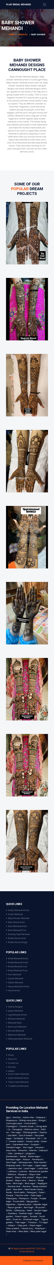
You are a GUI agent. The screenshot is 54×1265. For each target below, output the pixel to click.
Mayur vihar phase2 (24, 1177)
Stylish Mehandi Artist (18, 1078)
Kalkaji (23, 1156)
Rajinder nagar (40, 1204)
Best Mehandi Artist (17, 926)
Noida (9, 1192)
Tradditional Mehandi (18, 1086)
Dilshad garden (30, 1132)
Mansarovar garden (38, 1171)
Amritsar (17, 1117)
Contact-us (13, 1063)
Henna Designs (15, 1006)
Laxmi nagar (30, 1168)
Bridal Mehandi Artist (18, 958)
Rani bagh (29, 1207)
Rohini (9, 1210)
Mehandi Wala (14, 1022)
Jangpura (30, 1153)
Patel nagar (36, 1195)
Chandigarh (12, 1126)
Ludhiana (12, 1171)
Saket (30, 1210)
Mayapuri (23, 1174)
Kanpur (27, 1159)
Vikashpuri (40, 1228)
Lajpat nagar (41, 1165)
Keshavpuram (25, 1162)
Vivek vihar (11, 1231)
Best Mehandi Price (17, 930)
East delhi (12, 1135)
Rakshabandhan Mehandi (20, 1038)
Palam (42, 1192)
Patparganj (11, 1198)
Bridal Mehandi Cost (17, 966)
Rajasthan (11, 1204)
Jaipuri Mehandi (15, 1010)
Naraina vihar (14, 1186)
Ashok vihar (29, 1117)
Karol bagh (11, 1162)
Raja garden (32, 1201)
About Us (12, 1059)
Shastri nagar (21, 1216)
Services (23, 34)
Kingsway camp (13, 1165)
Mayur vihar (21, 1180)
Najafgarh (42, 1183)
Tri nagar (43, 1222)
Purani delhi (19, 1201)
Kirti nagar (28, 1165)
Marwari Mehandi (16, 1018)
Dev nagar (16, 1132)
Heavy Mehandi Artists (18, 986)
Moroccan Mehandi (17, 1026)
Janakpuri (19, 1153)
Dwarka (43, 1132)
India (10, 1153)
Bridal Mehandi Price (18, 970)
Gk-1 (39, 1138)
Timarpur (32, 1222)
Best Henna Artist (16, 922)
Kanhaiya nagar (13, 1159)
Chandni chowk (26, 1126)
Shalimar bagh (26, 1213)
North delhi (19, 1192)
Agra (8, 1117)
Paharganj (32, 1192)
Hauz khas (11, 1150)
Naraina (27, 1186)
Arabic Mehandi (15, 914)
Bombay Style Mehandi (19, 934)
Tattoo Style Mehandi (18, 1082)
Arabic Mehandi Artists (18, 910)
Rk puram (40, 1207)
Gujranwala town (21, 1144)
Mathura (12, 1174)
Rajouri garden (15, 1207)
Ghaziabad (30, 1138)
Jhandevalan (12, 1156)
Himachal (22, 1150)
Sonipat (34, 1216)
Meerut (32, 1180)
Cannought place (14, 1123)
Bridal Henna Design (18, 942)
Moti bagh (18, 1183)
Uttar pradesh (13, 1228)
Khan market (40, 1162)
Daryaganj (17, 1129)
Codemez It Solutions (33, 1260)
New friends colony (33, 1189)
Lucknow (23, 1171)
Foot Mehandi (14, 974)
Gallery (11, 1071)
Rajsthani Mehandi (17, 1034)
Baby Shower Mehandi (18, 918)
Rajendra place (25, 1204)
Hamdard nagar (13, 1147)
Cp (9, 1129)
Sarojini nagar (40, 1210)
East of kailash (26, 1135)
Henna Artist (14, 990)
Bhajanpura (12, 1120)
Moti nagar (30, 1183)
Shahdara (12, 1213)
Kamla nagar (34, 1156)
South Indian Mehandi (18, 1074)
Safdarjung (19, 1210)
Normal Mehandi (16, 1030)
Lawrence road (15, 1168)
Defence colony (31, 1129)
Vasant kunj (27, 1228)
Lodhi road (43, 1168)
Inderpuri (43, 1150)
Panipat (10, 1195)
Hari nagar (28, 1147)
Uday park (22, 1225)
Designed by (17, 1260)
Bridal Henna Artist (17, 938)
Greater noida (32, 1141)
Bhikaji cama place (28, 1120)
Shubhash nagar (31, 1219)
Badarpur (41, 1117)
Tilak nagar (20, 1222)
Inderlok (33, 1150)
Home (12, 34)
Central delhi (30, 1123)
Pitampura (24, 1198)
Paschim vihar (22, 1195)
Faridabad (19, 1138)
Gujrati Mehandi (15, 978)
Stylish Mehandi (15, 982)
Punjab (34, 1198)
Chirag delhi (41, 1126)
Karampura (37, 1159)
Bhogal (42, 1120)
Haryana (39, 1147)
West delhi (23, 1231)
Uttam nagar (35, 1225)
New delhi (18, 1189)
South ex (17, 1219)
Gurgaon (35, 1144)
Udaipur (12, 1225)
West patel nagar (38, 1231)
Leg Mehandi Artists (17, 1014)
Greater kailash (16, 1141)
